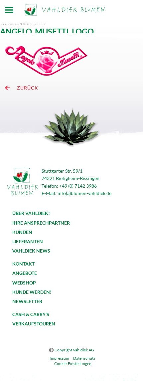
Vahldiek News (31, 251)
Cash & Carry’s (30, 314)
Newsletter (27, 301)
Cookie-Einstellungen (72, 363)
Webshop (24, 283)
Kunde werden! (32, 292)
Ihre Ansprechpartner (41, 223)
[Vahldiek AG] (64, 10)
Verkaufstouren (33, 323)
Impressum (59, 358)
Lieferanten (27, 241)
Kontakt (23, 264)
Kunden (22, 232)
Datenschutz (84, 358)
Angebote (24, 273)
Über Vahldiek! (31, 213)
